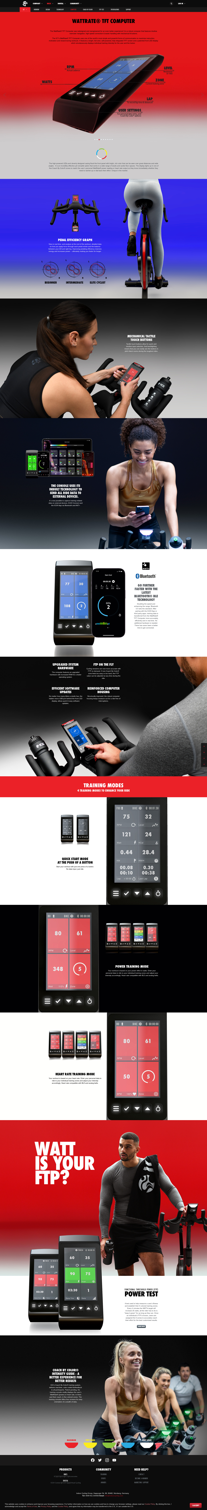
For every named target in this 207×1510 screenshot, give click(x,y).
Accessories (73, 1476)
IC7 (24, 9)
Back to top (202, 9)
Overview (36, 9)
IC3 (55, 1476)
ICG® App (65, 1483)
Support (128, 9)
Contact (141, 1474)
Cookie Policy (150, 1504)
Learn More (141, 1326)
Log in (180, 3)
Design (48, 9)
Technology (60, 9)
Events (103, 1478)
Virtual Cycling (76, 1483)
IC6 (62, 1476)
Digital (60, 3)
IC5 (59, 1476)
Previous (4, 95)
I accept (195, 1505)
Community (74, 3)
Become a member (141, 1478)
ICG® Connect (56, 1483)
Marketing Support (141, 1482)
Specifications (115, 9)
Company (36, 3)
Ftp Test (101, 9)
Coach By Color (87, 9)
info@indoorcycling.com (114, 1496)
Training (103, 1474)
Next (202, 95)
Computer (73, 9)
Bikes (49, 3)
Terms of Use (32, 1506)
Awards (103, 1482)
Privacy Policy (46, 1506)
